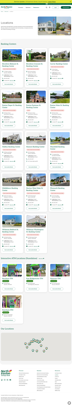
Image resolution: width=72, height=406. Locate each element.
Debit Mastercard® (22, 385)
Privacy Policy (20, 398)
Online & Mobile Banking (23, 383)
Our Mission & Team (58, 373)
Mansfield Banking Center (57, 148)
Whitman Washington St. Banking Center (34, 230)
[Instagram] (5, 380)
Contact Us (57, 376)
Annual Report (57, 388)
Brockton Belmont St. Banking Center (10, 65)
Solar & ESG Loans (40, 383)
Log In (55, 7)
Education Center (58, 385)
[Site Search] (46, 7)
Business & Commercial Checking (42, 373)
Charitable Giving (58, 380)
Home (2, 11)
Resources (6, 11)
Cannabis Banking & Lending (42, 376)
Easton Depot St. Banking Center (12, 106)
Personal (21, 370)
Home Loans (21, 378)
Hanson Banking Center (35, 147)
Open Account (66, 7)
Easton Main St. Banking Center (59, 106)
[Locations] (49, 7)
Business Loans (39, 378)
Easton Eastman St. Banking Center (33, 106)
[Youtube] (10, 380)
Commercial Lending (40, 380)
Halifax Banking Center (11, 147)
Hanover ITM (55, 278)
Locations (56, 374)
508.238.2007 (7, 78)
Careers (56, 378)
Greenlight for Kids (22, 374)
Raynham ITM (7, 310)
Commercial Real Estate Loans (42, 381)
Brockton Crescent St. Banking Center (34, 65)
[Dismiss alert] (70, 1)
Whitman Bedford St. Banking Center (10, 230)
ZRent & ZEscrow (40, 390)
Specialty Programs (22, 381)
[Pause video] (69, 33)
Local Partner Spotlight (41, 388)
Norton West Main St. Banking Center (34, 189)
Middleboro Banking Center (10, 189)
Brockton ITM (7, 278)
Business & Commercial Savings (42, 374)
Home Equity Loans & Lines (23, 380)
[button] (32, 341)
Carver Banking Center (59, 64)
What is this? (12, 80)
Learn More (52, 2)
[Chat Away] (69, 403)
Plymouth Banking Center (57, 189)
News (56, 381)
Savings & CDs (21, 376)
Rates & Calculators (58, 383)
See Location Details (9, 84)
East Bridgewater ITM (34, 278)
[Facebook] (2, 380)
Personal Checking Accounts (24, 373)
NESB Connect (57, 390)
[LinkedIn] (7, 380)
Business (39, 370)
